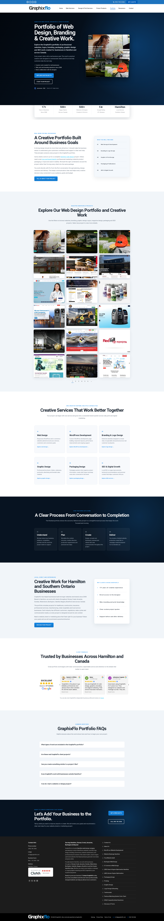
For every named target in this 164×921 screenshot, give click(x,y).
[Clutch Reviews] (40, 877)
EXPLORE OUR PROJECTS (44, 75)
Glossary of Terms (109, 904)
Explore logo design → (108, 446)
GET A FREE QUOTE (116, 813)
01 (107, 144)
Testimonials (108, 892)
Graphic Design (108, 884)
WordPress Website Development (113, 850)
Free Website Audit (109, 858)
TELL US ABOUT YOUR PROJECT (46, 178)
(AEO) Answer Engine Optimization (114, 873)
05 (105, 170)
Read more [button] (65, 692)
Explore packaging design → (77, 478)
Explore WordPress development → (79, 446)
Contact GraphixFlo (87, 875)
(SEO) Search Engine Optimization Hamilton (116, 869)
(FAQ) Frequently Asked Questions (114, 900)
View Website (47, 242)
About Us (106, 846)
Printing (106, 881)
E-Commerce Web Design (111, 865)
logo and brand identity (49, 159)
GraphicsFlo (79, 917)
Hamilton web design (67, 157)
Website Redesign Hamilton (112, 854)
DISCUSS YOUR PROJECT (44, 625)
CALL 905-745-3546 (116, 821)
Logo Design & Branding (111, 888)
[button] (128, 684)
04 (106, 163)
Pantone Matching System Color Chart (115, 896)
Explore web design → (43, 446)
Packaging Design (109, 877)
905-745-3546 (120, 2)
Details (51, 242)
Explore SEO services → (108, 478)
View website (112, 242)
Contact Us (107, 842)
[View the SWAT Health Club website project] (109, 48)
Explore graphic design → (44, 478)
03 (105, 157)
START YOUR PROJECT (43, 81)
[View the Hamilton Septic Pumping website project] (97, 67)
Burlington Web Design (110, 861)
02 (106, 150)
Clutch (102, 698)
